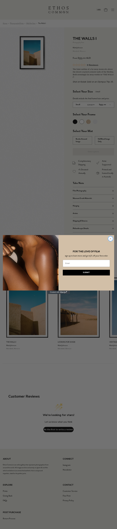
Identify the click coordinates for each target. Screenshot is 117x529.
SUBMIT (86, 272)
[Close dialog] (110, 238)
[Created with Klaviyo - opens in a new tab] (58, 292)
